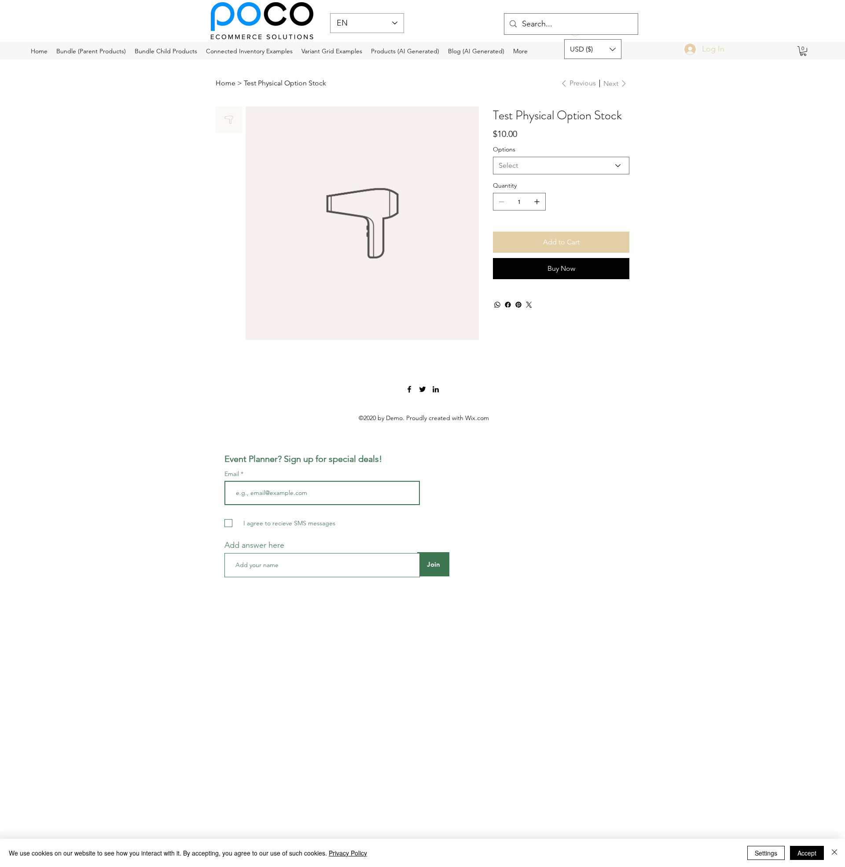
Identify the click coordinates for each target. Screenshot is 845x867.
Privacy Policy (348, 853)
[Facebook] (507, 304)
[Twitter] (529, 304)
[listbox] (592, 49)
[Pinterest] (518, 304)
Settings (766, 853)
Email (232, 474)
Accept (806, 853)
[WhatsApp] (497, 304)
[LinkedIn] (435, 389)
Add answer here (254, 545)
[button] (592, 49)
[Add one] (537, 201)
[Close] (834, 853)
